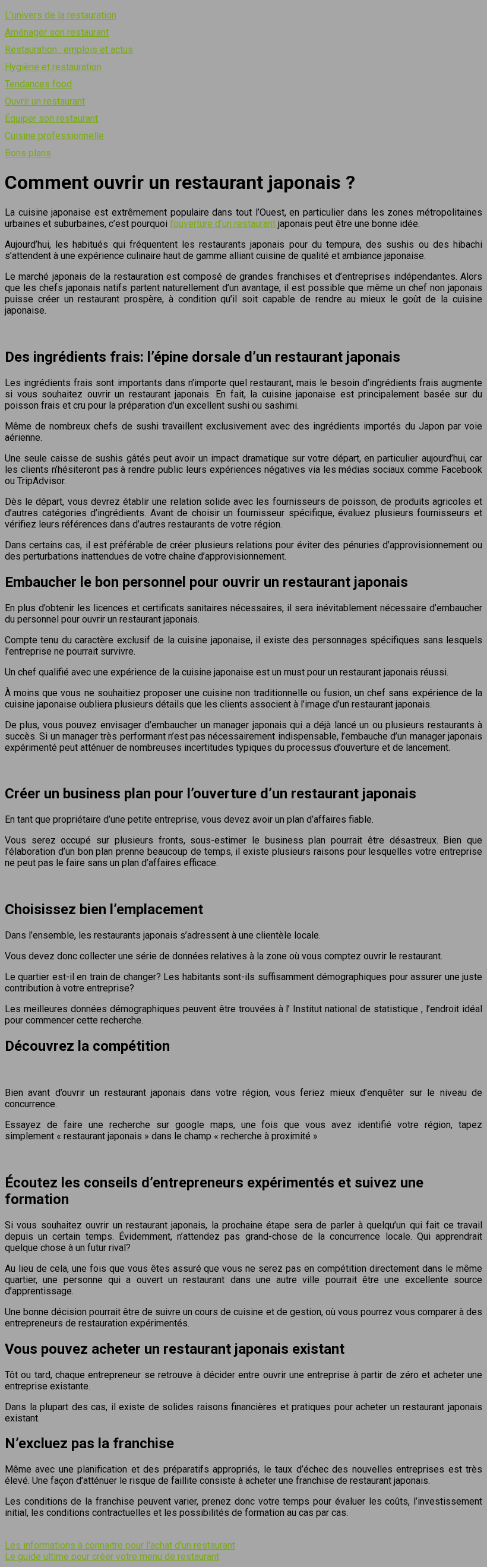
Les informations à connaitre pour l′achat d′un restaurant (120, 1545)
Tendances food (38, 84)
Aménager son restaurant (57, 32)
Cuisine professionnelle (54, 135)
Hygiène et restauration (53, 66)
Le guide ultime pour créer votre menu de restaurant (112, 1556)
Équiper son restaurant (51, 118)
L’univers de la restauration (60, 15)
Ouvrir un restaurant (45, 101)
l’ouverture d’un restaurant (223, 223)
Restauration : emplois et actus (69, 49)
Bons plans (28, 153)
